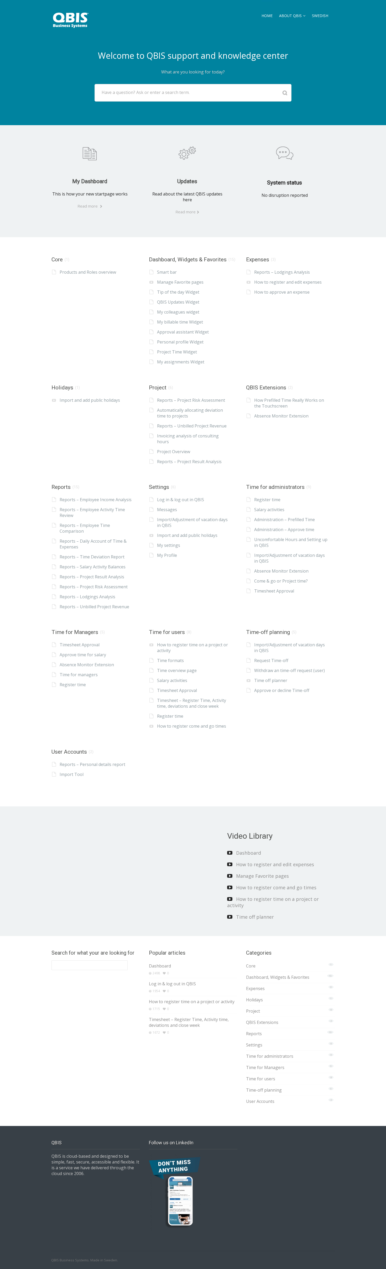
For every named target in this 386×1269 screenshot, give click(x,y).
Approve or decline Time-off (281, 690)
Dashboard (248, 853)
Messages (167, 509)
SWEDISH (320, 15)
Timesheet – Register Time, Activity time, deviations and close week (191, 703)
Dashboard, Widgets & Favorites (188, 259)
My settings (168, 545)
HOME (267, 15)
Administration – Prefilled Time (284, 519)
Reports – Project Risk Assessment (191, 400)
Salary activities (269, 509)
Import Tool (72, 774)
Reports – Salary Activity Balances (93, 567)
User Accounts (69, 752)
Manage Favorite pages (180, 282)
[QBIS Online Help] (71, 19)
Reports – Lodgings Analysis (282, 272)
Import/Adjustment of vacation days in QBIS (192, 522)
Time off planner (270, 680)
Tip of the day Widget (178, 292)
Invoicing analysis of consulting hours (188, 439)
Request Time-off (271, 660)
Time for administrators (275, 487)
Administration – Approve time (284, 529)
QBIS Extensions (266, 387)
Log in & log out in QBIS (180, 500)
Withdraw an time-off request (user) (289, 670)
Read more (88, 206)
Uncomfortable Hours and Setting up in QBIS (290, 542)
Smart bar (167, 272)
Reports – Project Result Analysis (189, 461)
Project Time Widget (177, 352)
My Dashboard (89, 181)
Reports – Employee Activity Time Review (92, 512)
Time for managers (79, 675)
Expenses (257, 259)
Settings (159, 487)
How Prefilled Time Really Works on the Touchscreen (289, 403)
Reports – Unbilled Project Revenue (192, 426)
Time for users (167, 632)
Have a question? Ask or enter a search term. (146, 92)
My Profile (167, 555)
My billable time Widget (180, 322)
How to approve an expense (282, 292)
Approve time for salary (83, 655)
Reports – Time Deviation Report (92, 557)
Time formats (170, 660)
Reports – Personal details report (92, 764)
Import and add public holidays (90, 400)
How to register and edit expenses (288, 282)
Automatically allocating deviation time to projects (190, 413)
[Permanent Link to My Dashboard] (89, 153)
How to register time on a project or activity (192, 647)
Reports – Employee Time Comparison (85, 528)
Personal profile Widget (180, 342)
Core (57, 259)
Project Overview (173, 451)
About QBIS (290, 15)
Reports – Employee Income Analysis (96, 500)
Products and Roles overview (88, 272)
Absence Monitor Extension (281, 416)
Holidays (62, 387)
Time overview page (177, 670)
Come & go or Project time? (281, 581)
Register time (267, 500)
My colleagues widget (178, 312)
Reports (61, 487)
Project (157, 387)
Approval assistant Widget (183, 332)
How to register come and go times (191, 726)
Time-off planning (268, 632)
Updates (187, 181)
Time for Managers (74, 632)
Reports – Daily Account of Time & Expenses (93, 544)
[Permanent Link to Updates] (187, 153)
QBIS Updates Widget (178, 302)
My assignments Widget (180, 362)
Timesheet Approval (274, 591)
